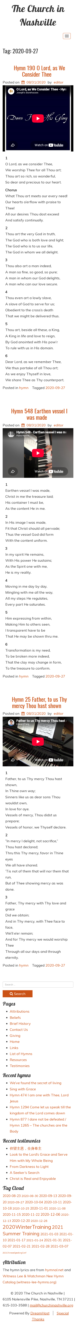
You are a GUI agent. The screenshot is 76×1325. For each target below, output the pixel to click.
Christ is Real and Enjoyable (33, 1178)
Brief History (20, 1023)
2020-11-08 (57, 1208)
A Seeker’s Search (24, 1172)
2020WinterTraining (27, 1227)
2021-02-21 (22, 1246)
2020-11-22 (31, 1214)
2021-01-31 (53, 1240)
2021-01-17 (16, 1240)
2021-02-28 (40, 1246)
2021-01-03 (49, 1234)
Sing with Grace (23, 1089)
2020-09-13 (48, 1196)
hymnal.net (54, 1270)
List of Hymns (21, 1053)
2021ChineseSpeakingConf (14, 1253)
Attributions (20, 1011)
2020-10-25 (21, 1208)
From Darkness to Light (29, 1166)
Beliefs (15, 1017)
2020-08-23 (12, 1196)
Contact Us (19, 1029)
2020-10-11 (53, 1202)
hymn (23, 387)
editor (58, 82)
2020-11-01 (39, 1208)
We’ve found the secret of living (35, 1083)
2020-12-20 (21, 1221)
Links (14, 1047)
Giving (15, 1035)
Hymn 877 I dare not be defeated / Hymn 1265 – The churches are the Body (38, 1125)
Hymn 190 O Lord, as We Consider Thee (39, 70)
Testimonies (20, 1065)
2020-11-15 (12, 1214)
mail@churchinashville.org (51, 1305)
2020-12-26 (39, 1221)
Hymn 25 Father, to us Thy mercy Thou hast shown (39, 702)
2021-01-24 (34, 1240)
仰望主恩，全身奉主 (26, 1148)
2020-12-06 (50, 1214)
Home (15, 1041)
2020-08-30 (30, 1196)
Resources (18, 1059)
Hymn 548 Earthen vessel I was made (39, 413)
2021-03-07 (59, 1246)
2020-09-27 (55, 387)
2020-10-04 (34, 1202)
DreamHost (39, 1313)
